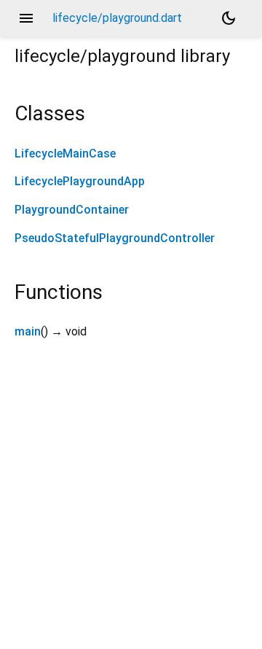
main (28, 331)
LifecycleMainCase (65, 153)
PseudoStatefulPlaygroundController (115, 238)
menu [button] (26, 18)
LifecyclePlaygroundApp (80, 181)
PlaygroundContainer (72, 210)
